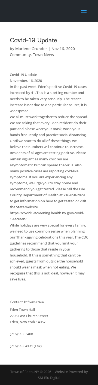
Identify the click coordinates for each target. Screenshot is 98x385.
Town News (43, 54)
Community (20, 54)
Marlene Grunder (31, 48)
